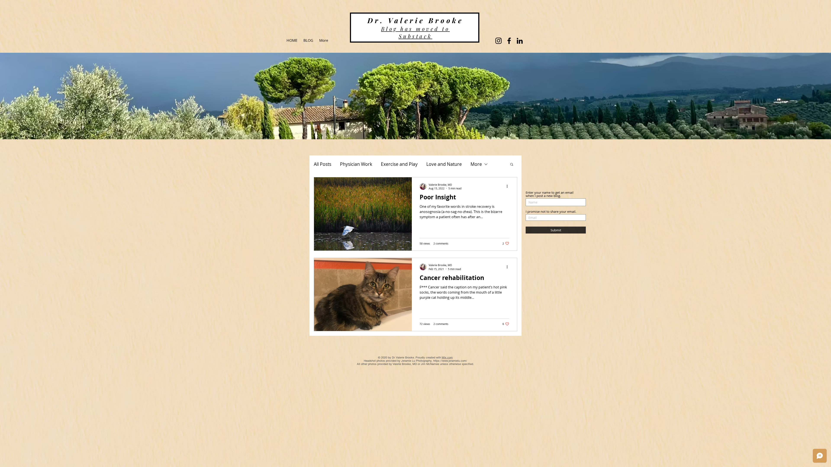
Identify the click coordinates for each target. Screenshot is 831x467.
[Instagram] (498, 41)
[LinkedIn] (519, 41)
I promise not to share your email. (551, 211)
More (476, 164)
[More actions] (508, 186)
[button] (512, 164)
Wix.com (447, 357)
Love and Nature (444, 164)
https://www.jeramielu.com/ (450, 360)
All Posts (322, 164)
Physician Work (356, 164)
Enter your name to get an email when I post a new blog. (549, 194)
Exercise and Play (399, 164)
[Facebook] (509, 41)
